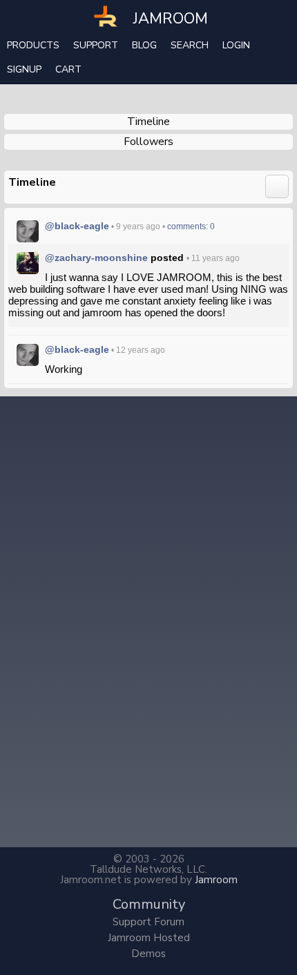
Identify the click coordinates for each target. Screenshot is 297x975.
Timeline (148, 121)
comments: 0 (191, 226)
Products (33, 45)
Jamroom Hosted (149, 938)
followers (148, 141)
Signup (24, 69)
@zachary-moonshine (96, 257)
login (236, 45)
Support (95, 45)
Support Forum (148, 922)
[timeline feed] (277, 185)
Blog (144, 45)
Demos (148, 953)
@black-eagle (77, 225)
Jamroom (216, 880)
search (190, 45)
